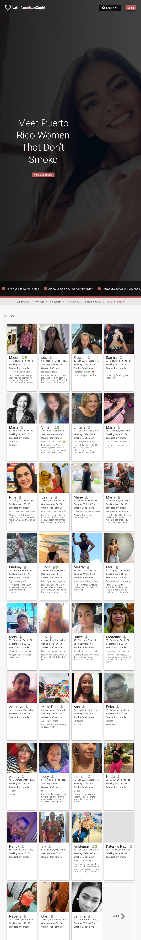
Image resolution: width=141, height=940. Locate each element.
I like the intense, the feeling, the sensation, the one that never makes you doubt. (87, 657)
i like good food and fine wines (116, 446)
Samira (111, 358)
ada (44, 358)
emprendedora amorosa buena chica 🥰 (119, 441)
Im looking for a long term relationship (117, 376)
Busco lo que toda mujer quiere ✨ (119, 581)
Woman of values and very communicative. (85, 516)
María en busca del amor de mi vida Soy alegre (119, 511)
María (110, 497)
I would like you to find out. (86, 375)
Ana (77, 707)
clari (44, 916)
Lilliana (79, 427)
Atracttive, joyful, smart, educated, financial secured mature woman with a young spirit (22, 519)
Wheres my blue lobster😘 (53, 441)
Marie (78, 497)
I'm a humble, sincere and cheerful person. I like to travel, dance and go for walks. (85, 798)
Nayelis (15, 916)
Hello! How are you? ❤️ (84, 372)
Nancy (14, 846)
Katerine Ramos (116, 846)
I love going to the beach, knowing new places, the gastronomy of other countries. (20, 588)
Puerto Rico (73, 301)
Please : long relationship (20, 651)
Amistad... (13, 441)
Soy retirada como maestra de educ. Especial (119, 651)
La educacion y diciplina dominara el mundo (54, 511)
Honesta (13, 791)
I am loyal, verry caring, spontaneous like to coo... (87, 441)
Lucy (45, 777)
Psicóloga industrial (82, 860)
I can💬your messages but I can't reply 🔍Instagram (54, 581)
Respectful (78, 724)
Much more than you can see (22, 511)
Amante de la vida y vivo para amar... (87, 581)
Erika (110, 707)
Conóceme (78, 721)
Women (39, 301)
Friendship (55, 301)
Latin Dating (23, 301)
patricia (80, 916)
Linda (45, 567)
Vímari (46, 427)
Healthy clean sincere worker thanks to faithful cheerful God (54, 657)
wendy (14, 777)
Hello (108, 372)
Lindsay (15, 567)
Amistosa (13, 445)
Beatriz (47, 497)
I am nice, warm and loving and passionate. (53, 725)
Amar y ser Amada (49, 721)
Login (131, 7)
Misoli (14, 358)
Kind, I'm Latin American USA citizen (20, 656)
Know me (110, 724)
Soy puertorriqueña (17, 581)
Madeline (113, 637)
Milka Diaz (49, 707)
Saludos (109, 721)
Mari (109, 567)
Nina (13, 497)
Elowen (79, 358)
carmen (79, 777)
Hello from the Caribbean (20, 372)
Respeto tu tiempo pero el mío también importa (87, 651)
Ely (43, 846)
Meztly (79, 567)
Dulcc (78, 637)
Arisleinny (82, 846)
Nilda (110, 777)
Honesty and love (49, 372)
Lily (44, 637)
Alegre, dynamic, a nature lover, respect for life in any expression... (86, 587)
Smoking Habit (93, 301)
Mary (13, 637)
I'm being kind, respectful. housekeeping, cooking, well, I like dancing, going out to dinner (119, 658)
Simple (12, 794)
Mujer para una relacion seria (87, 511)
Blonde (77, 791)
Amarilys (16, 707)
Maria (13, 427)
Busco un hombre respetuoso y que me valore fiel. (54, 651)
